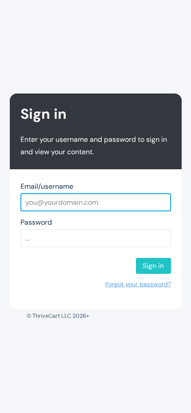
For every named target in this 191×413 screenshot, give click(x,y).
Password (36, 222)
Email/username (46, 186)
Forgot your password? (138, 284)
